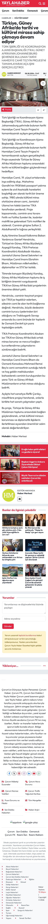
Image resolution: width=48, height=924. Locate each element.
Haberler (6, 18)
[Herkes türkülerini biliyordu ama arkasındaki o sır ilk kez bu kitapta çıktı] (12, 544)
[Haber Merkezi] (8, 495)
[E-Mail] (19, 499)
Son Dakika (18, 10)
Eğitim (31, 879)
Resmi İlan (22, 834)
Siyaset (21, 908)
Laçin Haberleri (11, 892)
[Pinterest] (19, 773)
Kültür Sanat (21, 18)
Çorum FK (10, 834)
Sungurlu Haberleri (25, 910)
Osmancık (32, 10)
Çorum (5, 10)
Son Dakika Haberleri (8, 811)
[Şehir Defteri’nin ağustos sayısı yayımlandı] (12, 570)
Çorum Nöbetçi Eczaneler (10, 783)
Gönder (8, 626)
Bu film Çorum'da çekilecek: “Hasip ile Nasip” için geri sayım (34, 530)
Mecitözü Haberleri (13, 895)
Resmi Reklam (36, 834)
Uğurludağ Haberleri (13, 915)
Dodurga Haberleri (13, 879)
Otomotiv (9, 905)
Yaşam (8, 918)
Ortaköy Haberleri (13, 900)
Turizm (8, 913)
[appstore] (16, 822)
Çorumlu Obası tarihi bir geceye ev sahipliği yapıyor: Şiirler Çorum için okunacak (34, 556)
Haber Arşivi (34, 809)
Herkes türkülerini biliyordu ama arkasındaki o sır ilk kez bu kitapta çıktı (12, 556)
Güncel (23, 882)
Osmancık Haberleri (13, 903)
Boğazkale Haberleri (13, 872)
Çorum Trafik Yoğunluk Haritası (32, 792)
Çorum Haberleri (12, 874)
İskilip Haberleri (11, 884)
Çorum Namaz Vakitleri (10, 792)
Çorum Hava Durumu (32, 783)
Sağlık (8, 908)
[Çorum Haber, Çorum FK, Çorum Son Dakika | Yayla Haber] (15, 4)
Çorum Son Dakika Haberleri (17, 877)
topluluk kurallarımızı (28, 635)
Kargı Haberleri (11, 887)
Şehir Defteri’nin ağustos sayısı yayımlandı (9, 580)
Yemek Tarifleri (25, 918)
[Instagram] (24, 773)
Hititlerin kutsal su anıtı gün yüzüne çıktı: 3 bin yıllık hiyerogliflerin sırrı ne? (12, 531)
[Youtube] (34, 773)
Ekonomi (9, 882)
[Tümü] (44, 665)
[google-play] (30, 822)
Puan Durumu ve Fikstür (11, 802)
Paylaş (8, 109)
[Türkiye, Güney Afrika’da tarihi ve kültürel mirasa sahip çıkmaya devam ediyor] (24, 92)
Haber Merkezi (24, 493)
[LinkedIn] (29, 773)
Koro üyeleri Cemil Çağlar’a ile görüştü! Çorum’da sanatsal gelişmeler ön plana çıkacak (34, 582)
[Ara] (40, 3)
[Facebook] (9, 773)
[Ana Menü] (44, 3)
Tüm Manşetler (34, 800)
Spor (7, 910)
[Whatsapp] (39, 773)
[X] (14, 773)
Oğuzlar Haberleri (12, 897)
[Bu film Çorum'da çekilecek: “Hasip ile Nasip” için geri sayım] (35, 519)
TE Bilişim (42, 892)
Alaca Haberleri (11, 866)
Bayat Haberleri (12, 869)
